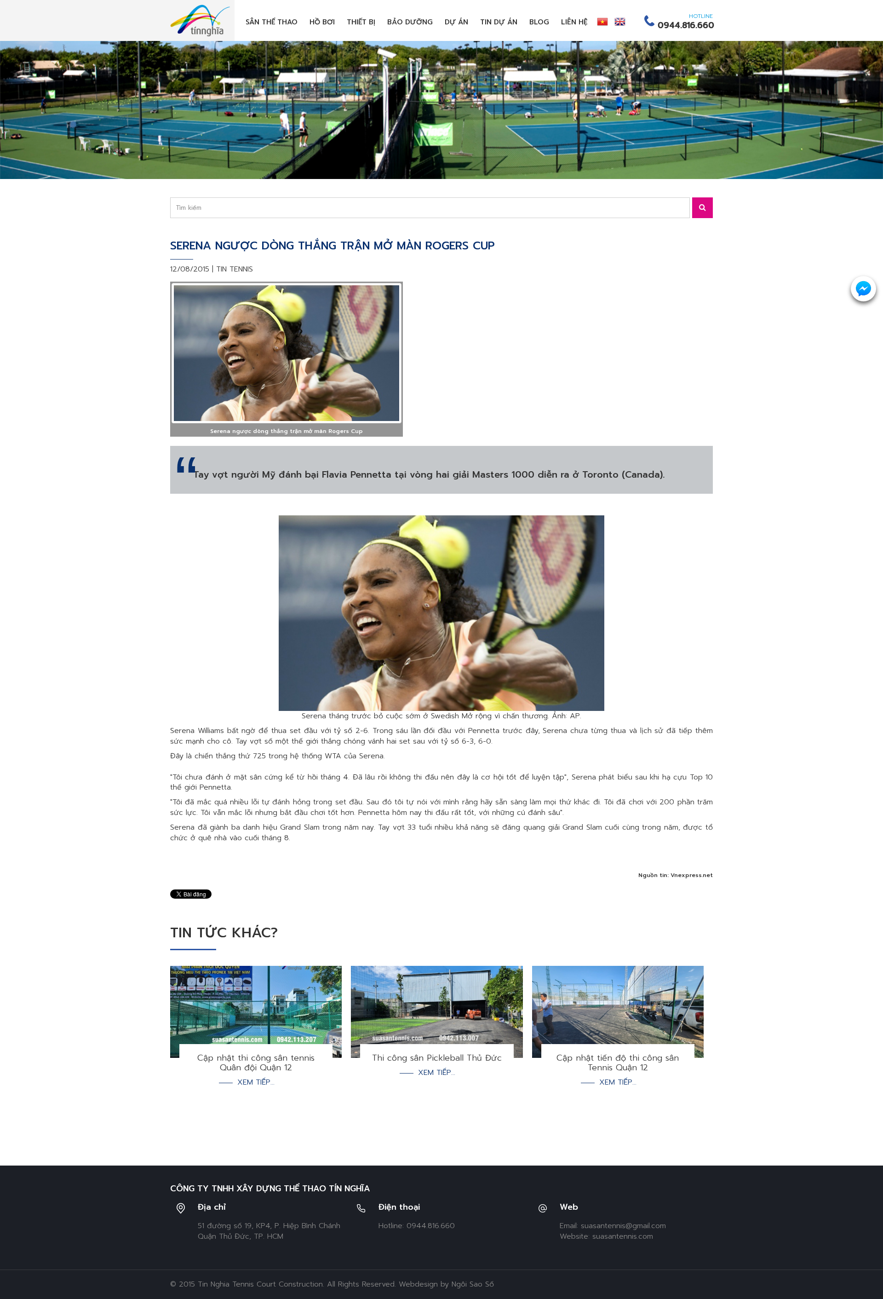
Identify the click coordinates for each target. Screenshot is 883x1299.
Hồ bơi (322, 22)
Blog (539, 22)
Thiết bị (361, 22)
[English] (620, 21)
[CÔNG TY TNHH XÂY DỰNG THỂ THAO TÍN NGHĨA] (200, 20)
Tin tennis (234, 269)
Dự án (456, 22)
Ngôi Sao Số (473, 1284)
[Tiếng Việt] (602, 21)
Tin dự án (498, 22)
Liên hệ (574, 22)
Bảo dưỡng (410, 22)
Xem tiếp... (256, 1082)
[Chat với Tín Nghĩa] (863, 288)
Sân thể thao (272, 22)
